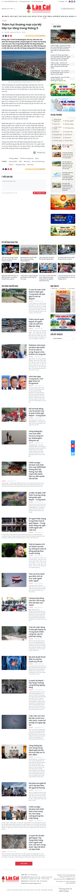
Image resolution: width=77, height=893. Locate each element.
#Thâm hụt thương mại (26, 158)
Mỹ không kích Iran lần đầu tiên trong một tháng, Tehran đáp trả (28, 259)
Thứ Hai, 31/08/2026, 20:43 (11, 1)
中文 (66, 1)
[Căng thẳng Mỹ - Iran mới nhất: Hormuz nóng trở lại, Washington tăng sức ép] (14, 437)
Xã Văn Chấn (69, 140)
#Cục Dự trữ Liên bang (38, 161)
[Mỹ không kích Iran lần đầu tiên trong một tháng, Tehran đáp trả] (29, 250)
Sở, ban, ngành (69, 121)
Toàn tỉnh (57, 124)
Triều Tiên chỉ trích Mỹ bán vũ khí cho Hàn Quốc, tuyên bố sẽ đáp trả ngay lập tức (37, 720)
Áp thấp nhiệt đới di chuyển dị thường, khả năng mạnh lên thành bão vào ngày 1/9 (67, 176)
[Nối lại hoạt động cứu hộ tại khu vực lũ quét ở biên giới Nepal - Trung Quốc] (14, 415)
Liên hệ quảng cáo (38, 1)
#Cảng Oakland (13, 158)
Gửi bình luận (40, 193)
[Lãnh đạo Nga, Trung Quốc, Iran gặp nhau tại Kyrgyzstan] (14, 382)
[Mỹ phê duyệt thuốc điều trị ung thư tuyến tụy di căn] (14, 663)
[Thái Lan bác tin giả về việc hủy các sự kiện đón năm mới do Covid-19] (10, 250)
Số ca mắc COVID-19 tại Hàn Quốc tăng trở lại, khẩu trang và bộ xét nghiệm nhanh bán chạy (47, 278)
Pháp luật (34, 16)
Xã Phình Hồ (68, 135)
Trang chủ (3, 16)
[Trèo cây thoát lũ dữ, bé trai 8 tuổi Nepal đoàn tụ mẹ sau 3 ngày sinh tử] (66, 268)
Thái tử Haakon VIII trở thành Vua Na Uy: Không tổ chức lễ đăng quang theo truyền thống (37, 549)
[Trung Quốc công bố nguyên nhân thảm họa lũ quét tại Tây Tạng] (29, 268)
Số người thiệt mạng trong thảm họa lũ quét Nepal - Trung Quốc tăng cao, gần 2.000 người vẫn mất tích (37, 524)
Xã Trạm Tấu (69, 132)
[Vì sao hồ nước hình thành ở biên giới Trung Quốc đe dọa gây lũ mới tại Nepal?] (14, 296)
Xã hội (20, 16)
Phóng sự (49, 16)
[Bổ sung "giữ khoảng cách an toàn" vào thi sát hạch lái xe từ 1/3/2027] (56, 185)
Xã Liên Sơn (57, 138)
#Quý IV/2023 (13, 161)
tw (73, 454)
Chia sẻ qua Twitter (6, 36)
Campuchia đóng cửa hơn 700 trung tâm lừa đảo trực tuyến (36, 601)
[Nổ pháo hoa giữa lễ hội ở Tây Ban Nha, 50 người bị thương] (14, 789)
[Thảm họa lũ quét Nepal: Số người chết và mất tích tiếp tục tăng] (14, 325)
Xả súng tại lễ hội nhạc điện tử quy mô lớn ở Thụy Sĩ (66, 258)
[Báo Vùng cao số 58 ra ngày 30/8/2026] (62, 301)
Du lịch (29, 16)
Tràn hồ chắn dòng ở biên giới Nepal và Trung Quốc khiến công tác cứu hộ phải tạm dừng (37, 632)
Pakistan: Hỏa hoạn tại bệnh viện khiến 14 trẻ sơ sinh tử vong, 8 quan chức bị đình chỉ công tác (37, 349)
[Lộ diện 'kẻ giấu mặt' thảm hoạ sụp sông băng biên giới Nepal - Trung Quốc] (14, 499)
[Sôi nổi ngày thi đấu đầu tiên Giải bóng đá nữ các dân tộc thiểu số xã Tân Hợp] (56, 163)
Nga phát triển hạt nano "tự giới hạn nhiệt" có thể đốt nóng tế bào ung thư (10, 277)
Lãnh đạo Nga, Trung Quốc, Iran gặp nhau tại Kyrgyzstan (36, 380)
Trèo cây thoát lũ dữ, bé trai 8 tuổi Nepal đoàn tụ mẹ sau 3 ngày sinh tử (66, 277)
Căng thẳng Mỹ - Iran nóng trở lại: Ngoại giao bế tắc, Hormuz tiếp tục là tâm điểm (60, 72)
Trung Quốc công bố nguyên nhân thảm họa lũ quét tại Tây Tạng (29, 277)
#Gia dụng (30, 164)
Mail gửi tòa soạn (25, 1)
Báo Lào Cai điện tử (38, 9)
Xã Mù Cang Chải (57, 128)
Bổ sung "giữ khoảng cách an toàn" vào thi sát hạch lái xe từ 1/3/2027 (67, 187)
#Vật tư (11, 164)
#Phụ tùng (27, 161)
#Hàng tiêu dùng (20, 164)
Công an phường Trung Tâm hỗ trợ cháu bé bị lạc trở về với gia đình (67, 155)
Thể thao (39, 16)
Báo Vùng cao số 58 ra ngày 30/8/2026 (62, 308)
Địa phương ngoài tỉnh (57, 120)
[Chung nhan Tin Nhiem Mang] (67, 890)
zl (74, 1)
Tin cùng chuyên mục (10, 286)
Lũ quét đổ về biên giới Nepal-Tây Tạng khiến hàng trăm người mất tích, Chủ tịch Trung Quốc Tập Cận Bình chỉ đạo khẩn (60, 57)
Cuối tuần (72, 288)
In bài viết (8, 36)
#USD (20, 161)
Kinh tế (16, 16)
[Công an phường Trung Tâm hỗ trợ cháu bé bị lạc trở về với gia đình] (56, 154)
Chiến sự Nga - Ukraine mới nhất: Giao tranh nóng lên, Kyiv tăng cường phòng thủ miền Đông (60, 65)
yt (72, 1)
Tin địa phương (56, 114)
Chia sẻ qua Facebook (3, 36)
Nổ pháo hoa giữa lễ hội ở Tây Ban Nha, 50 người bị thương (37, 785)
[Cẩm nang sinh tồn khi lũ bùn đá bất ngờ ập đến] (48, 250)
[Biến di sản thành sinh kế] (56, 146)
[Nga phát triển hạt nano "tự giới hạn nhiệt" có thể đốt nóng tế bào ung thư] (10, 268)
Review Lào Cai (64, 16)
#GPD (36, 158)
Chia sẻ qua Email (11, 36)
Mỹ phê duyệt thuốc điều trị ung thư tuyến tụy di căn (37, 659)
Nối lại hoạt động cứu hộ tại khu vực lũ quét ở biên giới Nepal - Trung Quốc (37, 412)
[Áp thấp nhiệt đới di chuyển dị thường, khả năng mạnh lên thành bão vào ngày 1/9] (56, 174)
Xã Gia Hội (68, 138)
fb (70, 1)
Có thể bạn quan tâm (10, 242)
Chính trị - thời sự (9, 16)
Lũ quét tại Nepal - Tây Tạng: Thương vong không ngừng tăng (37, 684)
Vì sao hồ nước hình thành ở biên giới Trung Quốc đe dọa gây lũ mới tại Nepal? (37, 294)
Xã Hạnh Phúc (58, 135)
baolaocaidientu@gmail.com (33, 883)
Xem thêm (24, 864)
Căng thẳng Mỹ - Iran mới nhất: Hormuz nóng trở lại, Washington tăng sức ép (60, 79)
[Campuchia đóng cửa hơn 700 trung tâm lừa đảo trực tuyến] (14, 604)
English (62, 1)
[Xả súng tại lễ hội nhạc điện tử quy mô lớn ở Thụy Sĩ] (66, 250)
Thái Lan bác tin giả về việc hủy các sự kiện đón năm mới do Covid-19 (10, 259)
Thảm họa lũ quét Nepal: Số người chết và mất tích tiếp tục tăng (36, 322)
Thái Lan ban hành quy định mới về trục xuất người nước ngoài (37, 577)
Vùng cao (55, 288)
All (76, 16)
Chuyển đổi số (56, 16)
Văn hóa (25, 16)
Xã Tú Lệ (56, 132)
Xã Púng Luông (69, 128)
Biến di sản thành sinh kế (67, 146)
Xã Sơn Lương (58, 140)
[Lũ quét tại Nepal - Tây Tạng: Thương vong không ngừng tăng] (14, 686)
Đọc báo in (71, 16)
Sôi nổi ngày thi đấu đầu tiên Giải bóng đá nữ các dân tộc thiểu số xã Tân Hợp (67, 165)
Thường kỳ (63, 288)
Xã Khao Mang (69, 124)
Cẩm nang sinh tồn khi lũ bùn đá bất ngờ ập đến (46, 258)
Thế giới (45, 16)
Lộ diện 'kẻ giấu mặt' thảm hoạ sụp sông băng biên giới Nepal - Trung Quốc (37, 496)
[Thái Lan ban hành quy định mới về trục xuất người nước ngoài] (14, 580)
